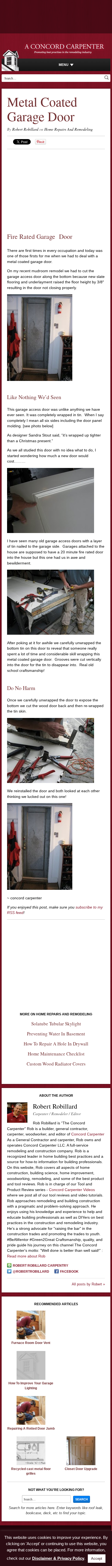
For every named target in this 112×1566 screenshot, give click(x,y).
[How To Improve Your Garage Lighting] (31, 1378)
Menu (64, 65)
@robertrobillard (31, 1271)
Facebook (69, 1271)
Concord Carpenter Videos (72, 1190)
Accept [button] (96, 1559)
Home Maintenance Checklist (56, 1054)
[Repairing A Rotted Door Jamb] (31, 1423)
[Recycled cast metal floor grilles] (31, 1464)
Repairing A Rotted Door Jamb (31, 1428)
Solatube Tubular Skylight (56, 1024)
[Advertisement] (56, 187)
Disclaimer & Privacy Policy (58, 1558)
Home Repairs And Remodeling (68, 129)
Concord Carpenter (87, 1134)
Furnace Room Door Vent (30, 1343)
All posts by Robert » (88, 1284)
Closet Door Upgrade (81, 1469)
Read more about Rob (26, 1256)
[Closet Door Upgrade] (81, 1464)
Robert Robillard (25, 129)
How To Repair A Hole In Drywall (56, 1044)
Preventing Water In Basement (56, 1034)
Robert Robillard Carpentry (40, 1265)
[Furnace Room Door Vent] (31, 1338)
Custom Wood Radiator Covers (56, 1064)
